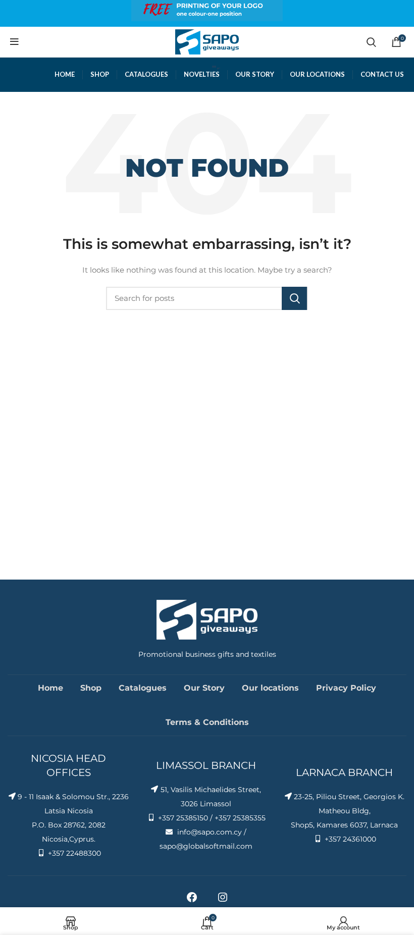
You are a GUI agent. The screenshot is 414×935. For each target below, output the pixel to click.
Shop (90, 688)
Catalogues (143, 688)
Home (50, 688)
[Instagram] (222, 901)
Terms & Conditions (207, 722)
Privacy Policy (346, 688)
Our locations (270, 688)
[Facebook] (191, 901)
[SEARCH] (294, 298)
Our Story (204, 688)
